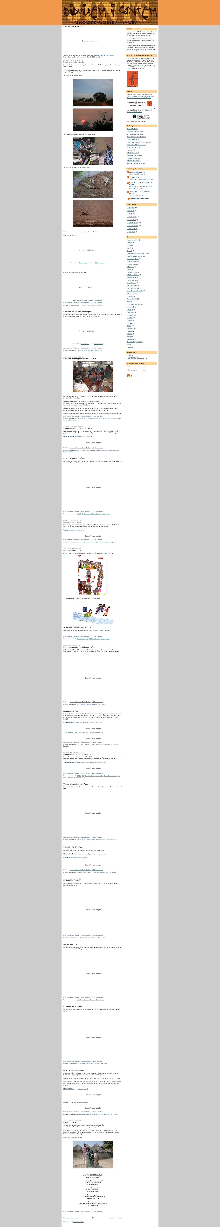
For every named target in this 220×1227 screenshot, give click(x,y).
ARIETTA (84, 717)
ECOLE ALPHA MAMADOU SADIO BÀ (138, 142)
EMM (93, 450)
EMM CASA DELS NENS (134, 155)
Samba (107, 639)
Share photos (83, 263)
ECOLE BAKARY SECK (134, 147)
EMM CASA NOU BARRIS (135, 158)
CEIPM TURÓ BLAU (133, 139)
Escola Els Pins (86, 305)
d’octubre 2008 (131, 229)
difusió (129, 248)
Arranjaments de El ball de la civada (77, 428)
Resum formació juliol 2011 (137, 174)
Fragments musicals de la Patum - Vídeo (79, 647)
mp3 (117, 450)
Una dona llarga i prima (80, 777)
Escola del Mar (94, 418)
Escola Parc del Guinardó (114, 418)
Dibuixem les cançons (72, 550)
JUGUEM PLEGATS (135, 177)
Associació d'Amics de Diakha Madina (139, 98)
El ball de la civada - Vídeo (74, 458)
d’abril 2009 (130, 211)
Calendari (130, 355)
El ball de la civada (87, 450)
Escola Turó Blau (67, 420)
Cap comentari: (98, 302)
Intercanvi (130, 307)
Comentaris (133, 370)
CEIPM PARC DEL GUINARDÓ (136, 137)
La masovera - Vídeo (71, 881)
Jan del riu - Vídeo (70, 944)
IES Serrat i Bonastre (94, 639)
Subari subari (99, 305)
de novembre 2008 (132, 226)
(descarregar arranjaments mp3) (79, 857)
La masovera (94, 937)
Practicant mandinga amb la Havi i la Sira (79, 359)
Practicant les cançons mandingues (77, 312)
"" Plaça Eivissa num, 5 (103, 55)
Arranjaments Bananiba (72, 848)
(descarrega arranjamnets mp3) (77, 530)
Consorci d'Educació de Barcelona (139, 111)
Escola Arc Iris (85, 418)
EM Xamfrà (130, 267)
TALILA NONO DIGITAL (136, 195)
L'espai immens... (70, 1122)
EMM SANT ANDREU (133, 161)
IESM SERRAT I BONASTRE (136, 163)
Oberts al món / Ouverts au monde (98, 630)
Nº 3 (88, 717)
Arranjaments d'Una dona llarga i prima (78, 754)
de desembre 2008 (132, 222)
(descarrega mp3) (80, 436)
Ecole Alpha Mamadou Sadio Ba (136, 253)
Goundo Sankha (81, 639)
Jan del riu (92, 999)
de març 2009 (131, 213)
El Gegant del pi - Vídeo (72, 1006)
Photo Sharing (98, 344)
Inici (93, 1218)
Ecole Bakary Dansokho (134, 256)
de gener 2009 (131, 220)
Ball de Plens (67, 722)
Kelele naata (130, 312)
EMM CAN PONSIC (133, 153)
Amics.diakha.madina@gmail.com (137, 358)
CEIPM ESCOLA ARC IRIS (135, 131)
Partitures (70, 451)
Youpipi (115, 542)
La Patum (94, 704)
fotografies (130, 296)
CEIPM (79, 305)
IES (87, 639)
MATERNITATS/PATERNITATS (139, 199)
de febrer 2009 (131, 216)
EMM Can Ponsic (85, 744)
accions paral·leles (132, 240)
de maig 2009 (131, 207)
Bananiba (79, 872)
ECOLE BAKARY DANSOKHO (136, 145)
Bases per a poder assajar (73, 1070)
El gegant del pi (86, 1063)
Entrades (132, 367)
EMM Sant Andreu (100, 450)
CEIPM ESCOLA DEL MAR (135, 134)
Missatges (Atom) (78, 1222)
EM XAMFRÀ (131, 150)
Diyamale (129, 251)
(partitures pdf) (102, 762)
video (108, 513)
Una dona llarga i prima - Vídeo (75, 784)
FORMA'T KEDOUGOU (137, 172)
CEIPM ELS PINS (132, 129)
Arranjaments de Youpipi (73, 522)
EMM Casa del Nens (90, 542)
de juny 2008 (131, 232)
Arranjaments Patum (71, 711)
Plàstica (93, 305)
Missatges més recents (70, 1218)
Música (92, 350)
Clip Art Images (100, 263)
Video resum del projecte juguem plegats (141, 179)
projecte (75, 420)
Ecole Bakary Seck (133, 259)
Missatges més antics (115, 1218)
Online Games (98, 300)
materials (129, 320)
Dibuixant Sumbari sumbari (74, 62)
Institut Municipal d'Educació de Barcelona (140, 96)
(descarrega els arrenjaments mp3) (88, 762)
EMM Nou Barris (95, 872)
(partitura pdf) (89, 436)
